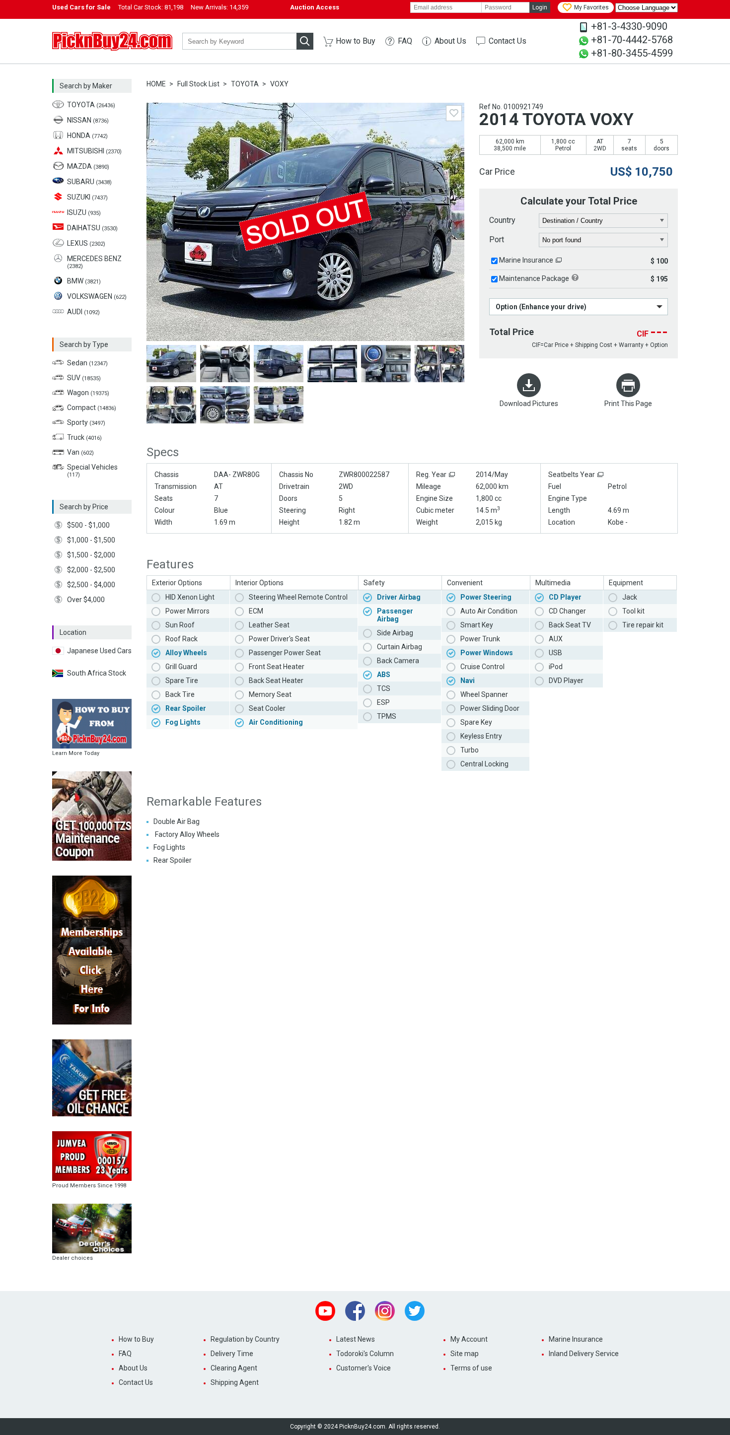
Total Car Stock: (150, 7)
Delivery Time (232, 1354)
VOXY (279, 84)
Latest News (355, 1339)
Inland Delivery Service (584, 1354)
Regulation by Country (245, 1339)
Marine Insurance (526, 260)
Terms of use (471, 1368)
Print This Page (628, 404)
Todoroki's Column (365, 1354)
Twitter (415, 1311)
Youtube (325, 1311)
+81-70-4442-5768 (632, 40)
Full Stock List (198, 84)
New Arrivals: (219, 7)
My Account (469, 1339)
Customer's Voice (363, 1368)
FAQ (405, 41)
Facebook (355, 1311)
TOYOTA (245, 84)
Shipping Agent (235, 1382)
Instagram (385, 1311)
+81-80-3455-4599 (632, 53)
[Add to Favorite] (454, 113)
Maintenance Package (534, 278)
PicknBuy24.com (112, 41)
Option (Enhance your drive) (541, 307)
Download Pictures (529, 404)
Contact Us (507, 41)
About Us (450, 41)
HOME (156, 84)
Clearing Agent (234, 1368)
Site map (464, 1354)
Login (539, 7)
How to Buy (355, 41)
